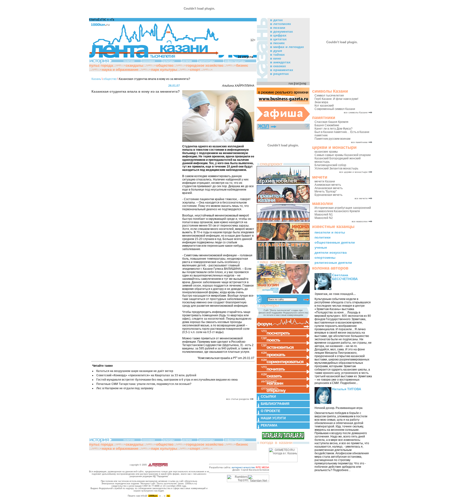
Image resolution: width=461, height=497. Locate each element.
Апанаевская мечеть (329, 188)
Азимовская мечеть (328, 184)
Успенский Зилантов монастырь (336, 168)
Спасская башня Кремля (331, 122)
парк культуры (164, 69)
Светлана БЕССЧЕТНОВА (345, 277)
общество (164, 65)
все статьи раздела (238, 399)
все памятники (359, 142)
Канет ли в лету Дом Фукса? (333, 128)
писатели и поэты (330, 232)
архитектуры (207, 61)
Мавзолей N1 (324, 214)
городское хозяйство (204, 65)
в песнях (277, 43)
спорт (195, 69)
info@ (144, 495)
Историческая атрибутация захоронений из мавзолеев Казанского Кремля (343, 209)
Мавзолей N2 (324, 218)
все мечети (361, 198)
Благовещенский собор (330, 165)
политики (323, 237)
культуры (169, 61)
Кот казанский (324, 105)
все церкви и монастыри (353, 172)
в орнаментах (281, 70)
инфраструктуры (234, 61)
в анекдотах (280, 62)
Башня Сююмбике (327, 125)
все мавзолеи (360, 221)
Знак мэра (321, 102)
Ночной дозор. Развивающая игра (339, 408)
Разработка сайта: (239, 467)
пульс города (101, 65)
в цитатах (278, 39)
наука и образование (120, 69)
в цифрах (278, 35)
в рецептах (279, 74)
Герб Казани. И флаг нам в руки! (336, 99)
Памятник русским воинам (332, 138)
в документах (281, 31)
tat (297, 83)
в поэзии (277, 28)
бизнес (242, 65)
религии (187, 61)
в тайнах (277, 54)
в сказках (278, 66)
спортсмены (325, 257)
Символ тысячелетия (329, 95)
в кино (275, 58)
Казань (96, 79)
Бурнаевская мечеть (328, 195)
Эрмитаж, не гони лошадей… (335, 294)
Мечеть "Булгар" (326, 191)
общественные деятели (335, 242)
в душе (276, 51)
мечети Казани (325, 181)
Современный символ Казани (335, 109)
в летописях (280, 24)
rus (291, 83)
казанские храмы (326, 151)
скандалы (134, 65)
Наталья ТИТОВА (346, 389)
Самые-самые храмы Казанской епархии (343, 155)
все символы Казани (356, 112)
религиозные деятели (333, 262)
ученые (321, 247)
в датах (276, 20)
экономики (148, 61)
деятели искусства (331, 252)
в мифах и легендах (287, 47)
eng (303, 83)
